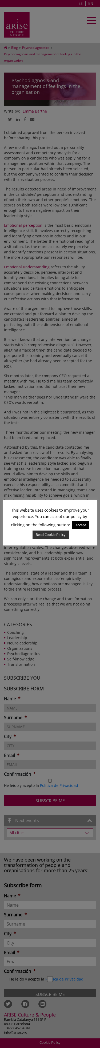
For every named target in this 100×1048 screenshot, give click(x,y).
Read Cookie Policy (51, 534)
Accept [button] (80, 525)
